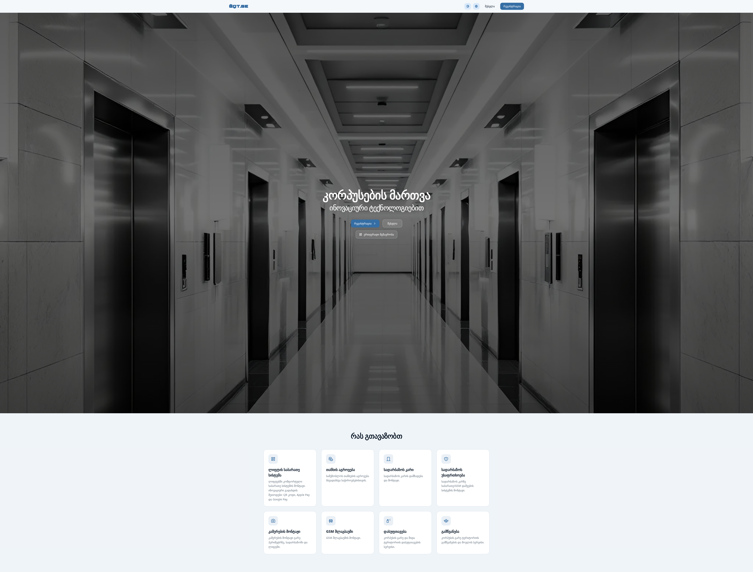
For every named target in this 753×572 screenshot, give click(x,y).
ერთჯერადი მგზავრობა (379, 234)
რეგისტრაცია (512, 6)
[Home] (238, 6)
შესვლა (490, 6)
